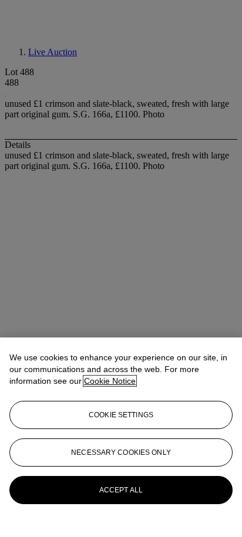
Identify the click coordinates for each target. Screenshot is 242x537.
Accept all (121, 490)
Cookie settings (121, 415)
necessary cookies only (121, 452)
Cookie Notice (110, 381)
